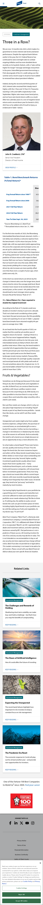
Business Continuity (21, 855)
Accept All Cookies (21, 901)
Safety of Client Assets (21, 859)
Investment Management (21, 34)
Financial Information (21, 850)
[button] (3, 3)
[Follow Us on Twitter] (21, 823)
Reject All (21, 894)
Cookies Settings (21, 888)
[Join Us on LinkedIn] (16, 823)
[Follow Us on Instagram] (32, 823)
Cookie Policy (27, 881)
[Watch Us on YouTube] (27, 823)
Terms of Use (21, 845)
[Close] (40, 863)
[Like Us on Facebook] (10, 823)
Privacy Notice (21, 841)
